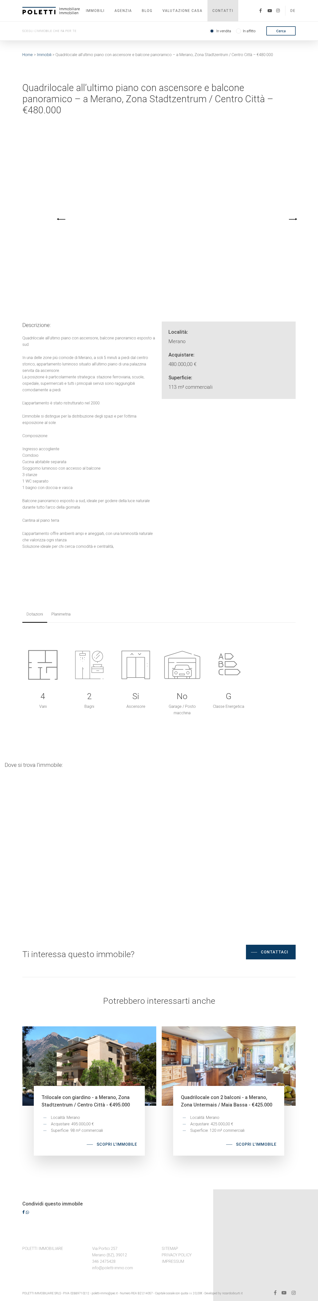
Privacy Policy (177, 1255)
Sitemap (170, 1248)
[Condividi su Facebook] (24, 1212)
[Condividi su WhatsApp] (27, 1212)
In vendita (223, 31)
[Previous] (62, 219)
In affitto (249, 31)
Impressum (173, 1261)
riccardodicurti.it (232, 1293)
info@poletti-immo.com (112, 1268)
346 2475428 (104, 1261)
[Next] (292, 219)
